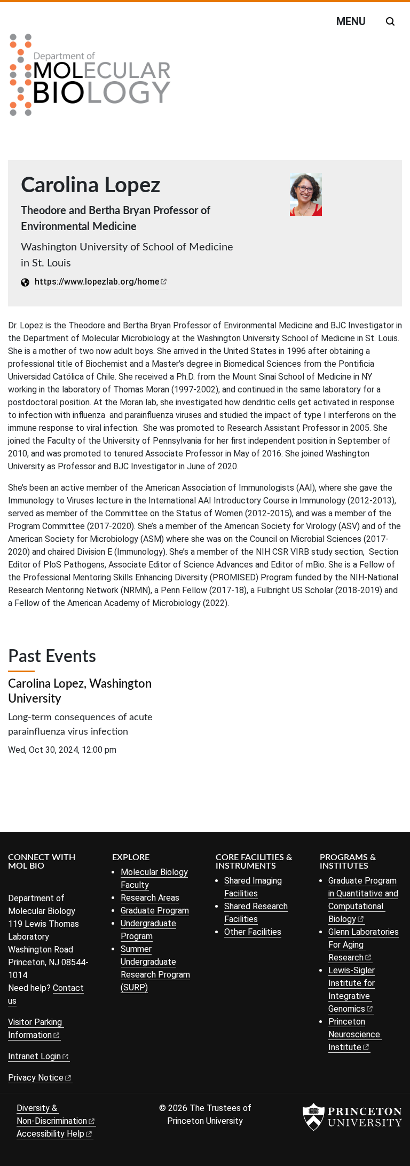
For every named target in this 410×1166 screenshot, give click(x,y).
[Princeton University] (352, 1117)
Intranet (34, 1056)
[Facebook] (15, 884)
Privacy (36, 1078)
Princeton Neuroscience (354, 1034)
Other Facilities (252, 932)
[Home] (90, 79)
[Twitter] (31, 884)
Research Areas (150, 898)
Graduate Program (155, 910)
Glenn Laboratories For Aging (363, 945)
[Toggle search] (390, 21)
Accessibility (50, 1134)
